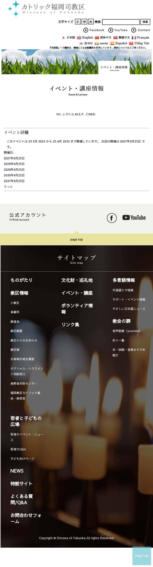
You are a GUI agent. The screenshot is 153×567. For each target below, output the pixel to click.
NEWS (17, 470)
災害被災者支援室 (22, 359)
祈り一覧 (118, 340)
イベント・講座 (77, 293)
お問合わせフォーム (26, 518)
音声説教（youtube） (127, 331)
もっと (8, 186)
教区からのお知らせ (23, 340)
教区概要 (16, 331)
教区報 (14, 349)
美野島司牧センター (23, 383)
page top (76, 239)
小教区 (14, 303)
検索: (98, 21)
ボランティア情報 (77, 308)
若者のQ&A (18, 449)
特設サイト (21, 483)
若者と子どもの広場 (26, 421)
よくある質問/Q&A (21, 499)
